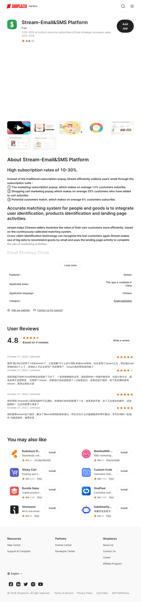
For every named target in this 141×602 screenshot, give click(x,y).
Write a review (121, 340)
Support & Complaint (19, 551)
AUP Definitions (120, 593)
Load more (70, 265)
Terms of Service (63, 593)
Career (107, 557)
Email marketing (123, 300)
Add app (125, 26)
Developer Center (65, 551)
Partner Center (63, 545)
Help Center (14, 545)
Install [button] (52, 452)
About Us (108, 545)
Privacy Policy (85, 593)
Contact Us (109, 551)
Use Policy (102, 593)
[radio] (24, 338)
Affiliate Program (112, 563)
